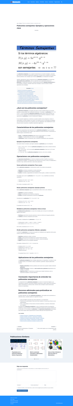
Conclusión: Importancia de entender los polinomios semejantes (29, 101)
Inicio (29, 1)
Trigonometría (57, 1)
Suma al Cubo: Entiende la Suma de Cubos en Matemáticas (54, 353)
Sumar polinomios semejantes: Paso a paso (27, 95)
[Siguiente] (61, 348)
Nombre (19, 385)
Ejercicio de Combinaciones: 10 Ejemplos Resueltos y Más (25, 328)
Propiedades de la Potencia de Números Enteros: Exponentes (17, 353)
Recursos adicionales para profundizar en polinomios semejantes (30, 103)
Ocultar (32, 88)
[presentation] (18, 344)
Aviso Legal (12, 399)
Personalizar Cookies (14, 402)
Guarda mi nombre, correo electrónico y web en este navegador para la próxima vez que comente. (35, 387)
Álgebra (37, 1)
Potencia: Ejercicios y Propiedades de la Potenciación (30, 315)
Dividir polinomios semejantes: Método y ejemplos (29, 99)
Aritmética (42, 1)
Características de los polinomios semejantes (26, 91)
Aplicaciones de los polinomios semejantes (25, 100)
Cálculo (46, 1)
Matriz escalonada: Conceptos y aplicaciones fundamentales (36, 353)
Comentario (19, 369)
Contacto (12, 403)
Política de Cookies (13, 397)
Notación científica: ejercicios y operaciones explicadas (31, 316)
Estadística (51, 1)
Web (45, 385)
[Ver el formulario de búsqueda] (62, 2)
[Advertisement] (36, 11)
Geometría (33, 1)
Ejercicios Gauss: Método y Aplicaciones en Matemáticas (31, 319)
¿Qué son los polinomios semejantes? (24, 90)
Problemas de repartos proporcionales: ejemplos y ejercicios (32, 318)
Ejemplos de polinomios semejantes (26, 92)
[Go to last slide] (12, 348)
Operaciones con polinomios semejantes (25, 94)
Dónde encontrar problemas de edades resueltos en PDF (31, 320)
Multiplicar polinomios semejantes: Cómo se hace (29, 98)
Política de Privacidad (14, 400)
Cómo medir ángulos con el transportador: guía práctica (46, 328)
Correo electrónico (35, 385)
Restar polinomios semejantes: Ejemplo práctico (28, 96)
